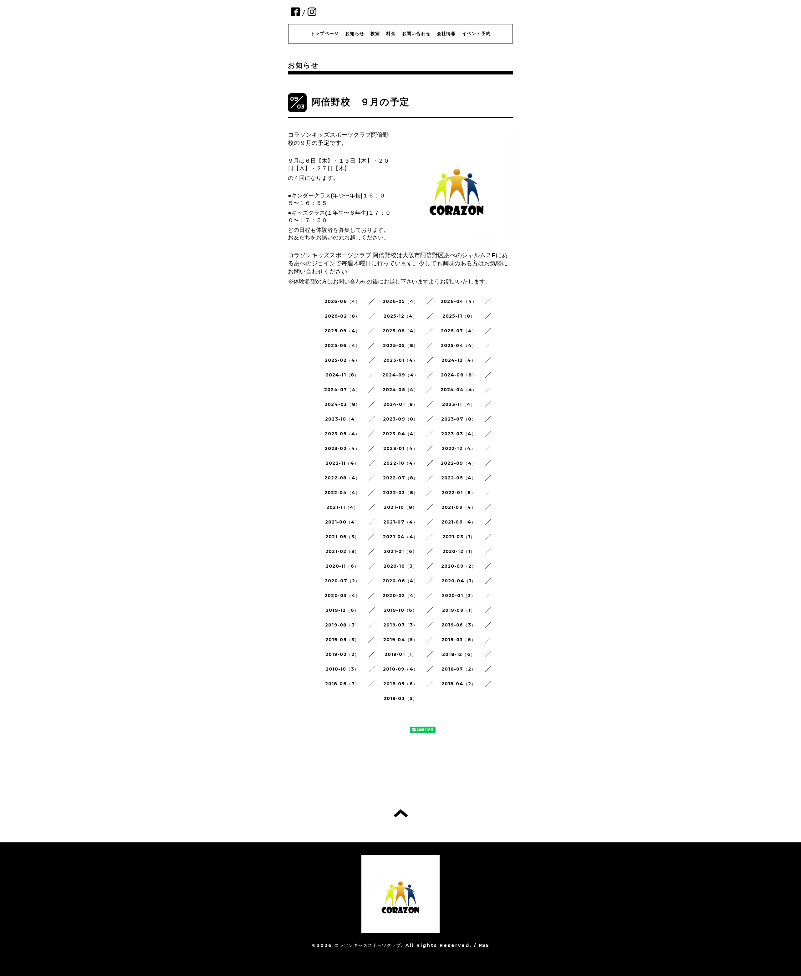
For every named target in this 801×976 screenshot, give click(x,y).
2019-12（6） (342, 610)
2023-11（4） (458, 404)
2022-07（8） (400, 478)
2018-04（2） (458, 684)
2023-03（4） (459, 434)
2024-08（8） (459, 375)
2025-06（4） (342, 345)
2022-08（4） (342, 478)
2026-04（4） (459, 301)
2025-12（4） (401, 316)
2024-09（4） (400, 375)
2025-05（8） (400, 345)
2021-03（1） (458, 536)
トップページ (324, 33)
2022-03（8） (400, 492)
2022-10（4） (400, 463)
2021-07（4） (400, 522)
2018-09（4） (400, 669)
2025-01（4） (400, 360)
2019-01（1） (401, 654)
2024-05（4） (401, 389)
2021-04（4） (400, 536)
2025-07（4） (459, 331)
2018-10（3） (342, 669)
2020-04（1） (458, 581)
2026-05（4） (400, 301)
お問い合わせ (416, 33)
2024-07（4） (342, 389)
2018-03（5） (401, 698)
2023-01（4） (400, 448)
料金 (390, 33)
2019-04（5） (400, 639)
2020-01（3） (459, 595)
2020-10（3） (401, 566)
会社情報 (446, 33)
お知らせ (354, 33)
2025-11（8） (458, 316)
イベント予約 (476, 33)
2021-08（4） (342, 522)
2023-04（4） (401, 434)
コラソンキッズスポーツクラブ (367, 945)
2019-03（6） (458, 639)
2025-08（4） (400, 331)
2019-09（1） (459, 610)
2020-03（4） (342, 595)
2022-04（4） (342, 492)
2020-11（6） (342, 566)
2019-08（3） (342, 625)
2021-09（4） (458, 507)
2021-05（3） (342, 536)
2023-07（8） (459, 419)
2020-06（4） (401, 581)
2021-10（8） (400, 507)
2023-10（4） (342, 419)
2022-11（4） (342, 463)
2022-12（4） (459, 448)
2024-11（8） (342, 375)
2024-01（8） (400, 404)
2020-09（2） (459, 566)
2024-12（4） (458, 360)
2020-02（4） (400, 595)
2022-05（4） (459, 478)
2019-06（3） (458, 625)
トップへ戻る (401, 813)
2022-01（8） (459, 492)
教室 (375, 33)
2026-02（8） (342, 316)
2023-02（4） (342, 448)
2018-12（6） (458, 654)
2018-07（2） (458, 669)
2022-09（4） (459, 463)
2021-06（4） (458, 522)
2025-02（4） (342, 360)
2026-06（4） (342, 301)
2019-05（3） (342, 639)
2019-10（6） (400, 610)
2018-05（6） (400, 684)
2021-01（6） (400, 551)
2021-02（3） (342, 551)
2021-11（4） (342, 507)
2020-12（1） (458, 551)
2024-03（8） (342, 404)
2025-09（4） (342, 331)
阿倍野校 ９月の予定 (360, 102)
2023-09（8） (400, 419)
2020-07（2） (342, 581)
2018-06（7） (342, 684)
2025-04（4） (459, 345)
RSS (484, 945)
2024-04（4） (459, 389)
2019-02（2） (342, 654)
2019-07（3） (400, 625)
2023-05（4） (342, 434)
